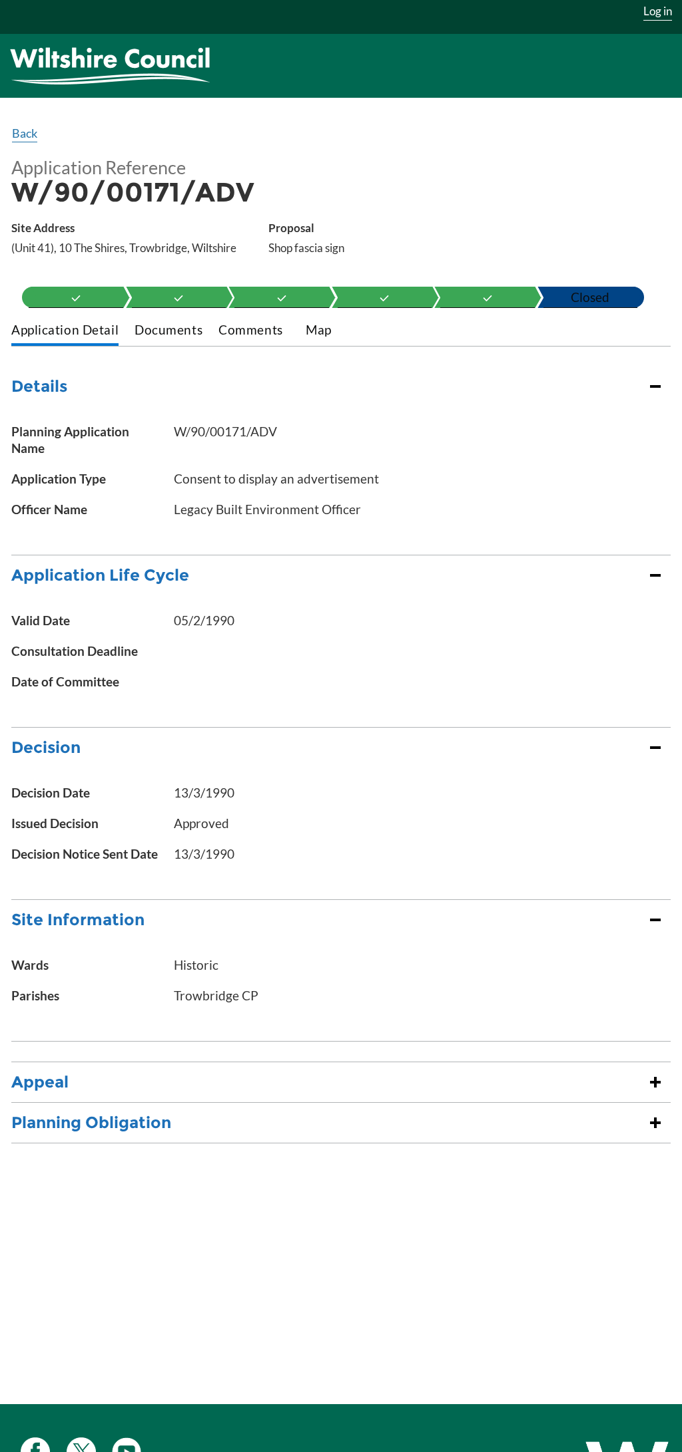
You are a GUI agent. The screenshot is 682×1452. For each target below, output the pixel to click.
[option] (76, 297)
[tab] (65, 331)
